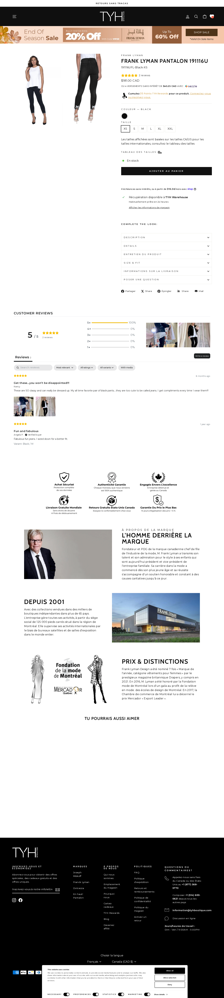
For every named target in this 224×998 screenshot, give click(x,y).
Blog (106, 919)
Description (134, 237)
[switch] (96, 994)
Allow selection (169, 978)
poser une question (141, 279)
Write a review (202, 356)
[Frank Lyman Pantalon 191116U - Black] (35, 818)
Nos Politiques (20, 950)
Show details (159, 994)
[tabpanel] (112, 408)
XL (159, 128)
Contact (16, 945)
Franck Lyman (81, 882)
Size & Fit (132, 263)
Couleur (136, 109)
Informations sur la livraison (151, 271)
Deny (170, 985)
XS (125, 128)
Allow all (169, 971)
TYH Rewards (111, 913)
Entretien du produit (143, 254)
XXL (170, 128)
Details (130, 246)
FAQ (136, 872)
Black (124, 116)
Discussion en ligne (184, 918)
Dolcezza (78, 888)
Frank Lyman (132, 55)
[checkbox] (126, 368)
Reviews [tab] (23, 357)
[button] (111, 323)
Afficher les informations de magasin (149, 207)
